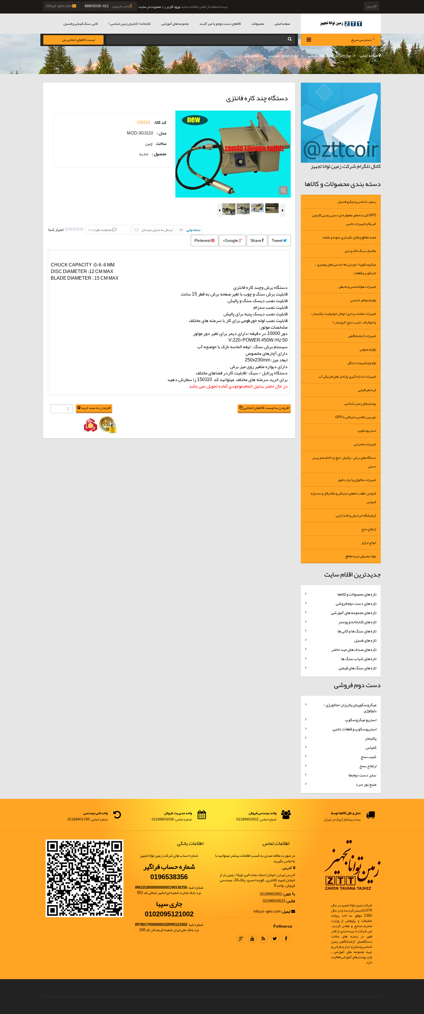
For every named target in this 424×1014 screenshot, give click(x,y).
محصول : (159, 154)
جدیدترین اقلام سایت (352, 574)
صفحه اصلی (282, 23)
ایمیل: (285, 911)
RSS (263, 938)
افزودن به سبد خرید (95, 408)
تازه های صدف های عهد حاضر (353, 649)
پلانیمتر (370, 738)
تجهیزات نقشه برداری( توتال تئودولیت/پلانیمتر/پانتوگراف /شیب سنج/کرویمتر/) (343, 318)
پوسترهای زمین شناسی (360, 403)
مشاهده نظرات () (100, 229)
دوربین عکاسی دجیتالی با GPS (355, 417)
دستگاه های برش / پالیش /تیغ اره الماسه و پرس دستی (344, 462)
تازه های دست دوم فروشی (356, 603)
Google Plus (241, 938)
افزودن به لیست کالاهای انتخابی (266, 408)
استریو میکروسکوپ (360, 720)
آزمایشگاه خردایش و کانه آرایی (356, 515)
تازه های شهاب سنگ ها (358, 659)
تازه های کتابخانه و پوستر (357, 622)
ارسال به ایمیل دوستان (156, 229)
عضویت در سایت (149, 6)
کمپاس (370, 747)
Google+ (231, 240)
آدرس (287, 868)
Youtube (252, 938)
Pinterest (202, 240)
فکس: (290, 901)
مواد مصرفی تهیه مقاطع (360, 556)
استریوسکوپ (367, 430)
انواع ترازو (369, 542)
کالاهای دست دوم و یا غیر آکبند (220, 23)
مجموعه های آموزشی (175, 23)
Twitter (274, 938)
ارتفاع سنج (368, 529)
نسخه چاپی (193, 229)
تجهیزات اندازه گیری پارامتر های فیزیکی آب (347, 376)
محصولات (258, 23)
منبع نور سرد (366, 784)
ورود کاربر (173, 6)
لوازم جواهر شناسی (283, 55)
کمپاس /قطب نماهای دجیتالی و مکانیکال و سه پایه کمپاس (343, 497)
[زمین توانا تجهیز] (341, 23)
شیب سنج (368, 757)
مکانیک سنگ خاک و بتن (360, 250)
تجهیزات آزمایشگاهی (362, 335)
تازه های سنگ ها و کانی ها (356, 631)
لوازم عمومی (368, 349)
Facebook (286, 938)
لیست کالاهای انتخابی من (78, 39)
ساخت (161, 144)
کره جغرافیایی (367, 389)
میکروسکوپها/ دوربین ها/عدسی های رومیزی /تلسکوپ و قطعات (345, 268)
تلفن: (287, 894)
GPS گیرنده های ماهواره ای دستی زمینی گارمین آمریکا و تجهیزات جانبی (344, 219)
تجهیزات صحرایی (365, 444)
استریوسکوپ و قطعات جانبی (354, 729)
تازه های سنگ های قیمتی (357, 668)
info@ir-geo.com (59, 6)
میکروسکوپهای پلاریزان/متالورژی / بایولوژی (349, 707)
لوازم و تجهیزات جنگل (361, 362)
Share (256, 240)
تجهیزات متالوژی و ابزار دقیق (357, 479)
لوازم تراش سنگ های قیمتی (329, 55)
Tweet (277, 240)
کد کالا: (160, 123)
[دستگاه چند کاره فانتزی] (233, 154)
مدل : (161, 133)
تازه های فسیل (365, 640)
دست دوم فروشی (357, 685)
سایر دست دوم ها (362, 775)
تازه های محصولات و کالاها (356, 594)
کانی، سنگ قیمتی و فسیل (80, 23)
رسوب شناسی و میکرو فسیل (357, 201)
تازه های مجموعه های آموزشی (353, 613)
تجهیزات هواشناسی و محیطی (357, 286)
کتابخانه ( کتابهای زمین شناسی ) (129, 23)
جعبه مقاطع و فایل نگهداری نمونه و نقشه (349, 237)
